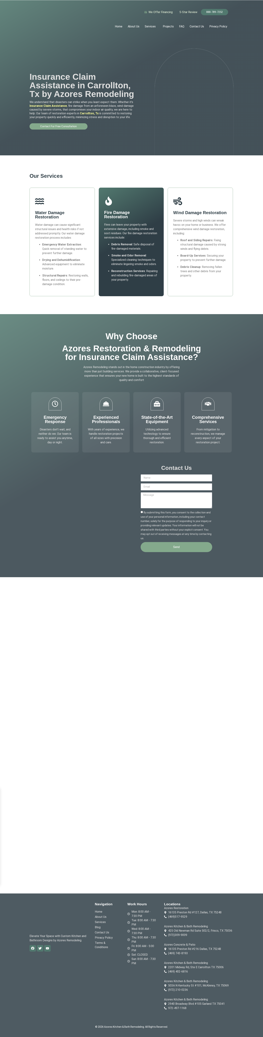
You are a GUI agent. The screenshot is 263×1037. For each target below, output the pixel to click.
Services (150, 26)
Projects (168, 26)
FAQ (181, 26)
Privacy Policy (218, 26)
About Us (133, 26)
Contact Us (197, 26)
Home (118, 26)
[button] (151, 26)
